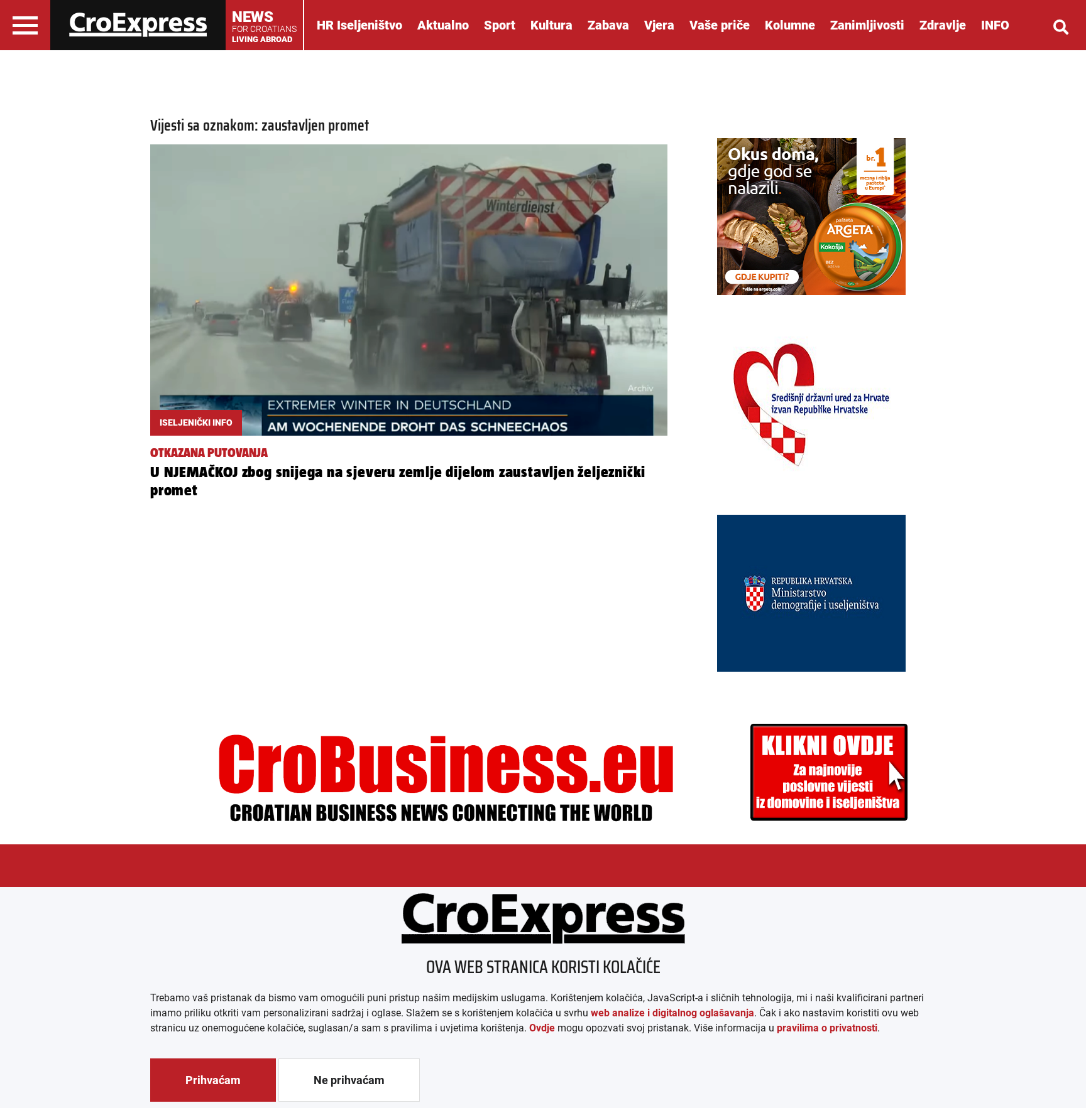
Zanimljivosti (867, 25)
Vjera (659, 25)
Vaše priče (719, 25)
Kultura (551, 25)
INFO (995, 25)
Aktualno (443, 25)
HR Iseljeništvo (359, 25)
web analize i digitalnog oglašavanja (672, 1013)
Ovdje (542, 1028)
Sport (499, 25)
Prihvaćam (213, 1080)
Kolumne (790, 25)
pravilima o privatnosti (827, 1028)
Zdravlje (942, 25)
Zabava (608, 25)
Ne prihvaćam (349, 1080)
